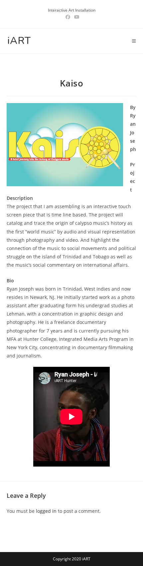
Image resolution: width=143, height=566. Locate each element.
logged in (46, 511)
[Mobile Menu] (134, 41)
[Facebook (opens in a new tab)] (68, 17)
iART (19, 41)
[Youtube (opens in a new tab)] (75, 17)
